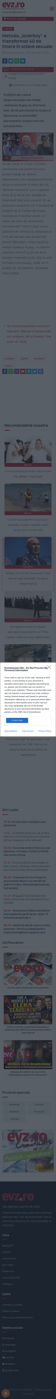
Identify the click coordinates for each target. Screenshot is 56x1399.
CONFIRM (17, 720)
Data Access (28, 731)
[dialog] (28, 699)
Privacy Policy (44, 731)
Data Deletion (11, 731)
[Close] (50, 668)
